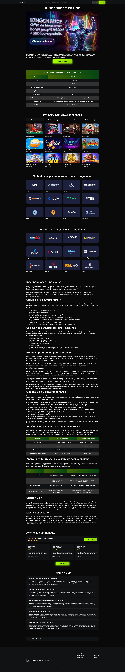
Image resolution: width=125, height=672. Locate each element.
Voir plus (62, 563)
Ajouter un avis (90, 539)
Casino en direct (52, 119)
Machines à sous (89, 119)
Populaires (34, 119)
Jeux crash (70, 119)
